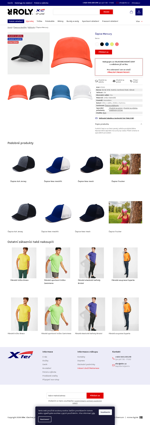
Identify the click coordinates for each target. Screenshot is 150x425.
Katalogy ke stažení (23, 3)
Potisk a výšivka (41, 3)
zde (93, 413)
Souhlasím (105, 412)
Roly (104, 113)
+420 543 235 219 (91, 3)
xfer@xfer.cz (124, 3)
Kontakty (81, 357)
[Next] (90, 92)
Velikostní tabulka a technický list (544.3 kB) (116, 118)
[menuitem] (16, 21)
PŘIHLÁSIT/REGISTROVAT (119, 72)
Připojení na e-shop (50, 379)
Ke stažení (46, 368)
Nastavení (44, 419)
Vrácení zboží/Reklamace (88, 368)
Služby (45, 360)
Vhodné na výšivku (130, 108)
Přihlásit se (103, 52)
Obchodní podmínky (86, 364)
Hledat (106, 12)
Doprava (81, 360)
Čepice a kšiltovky (112, 106)
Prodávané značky (50, 376)
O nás (44, 357)
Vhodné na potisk (116, 108)
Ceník (10, 3)
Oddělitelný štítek (116, 110)
